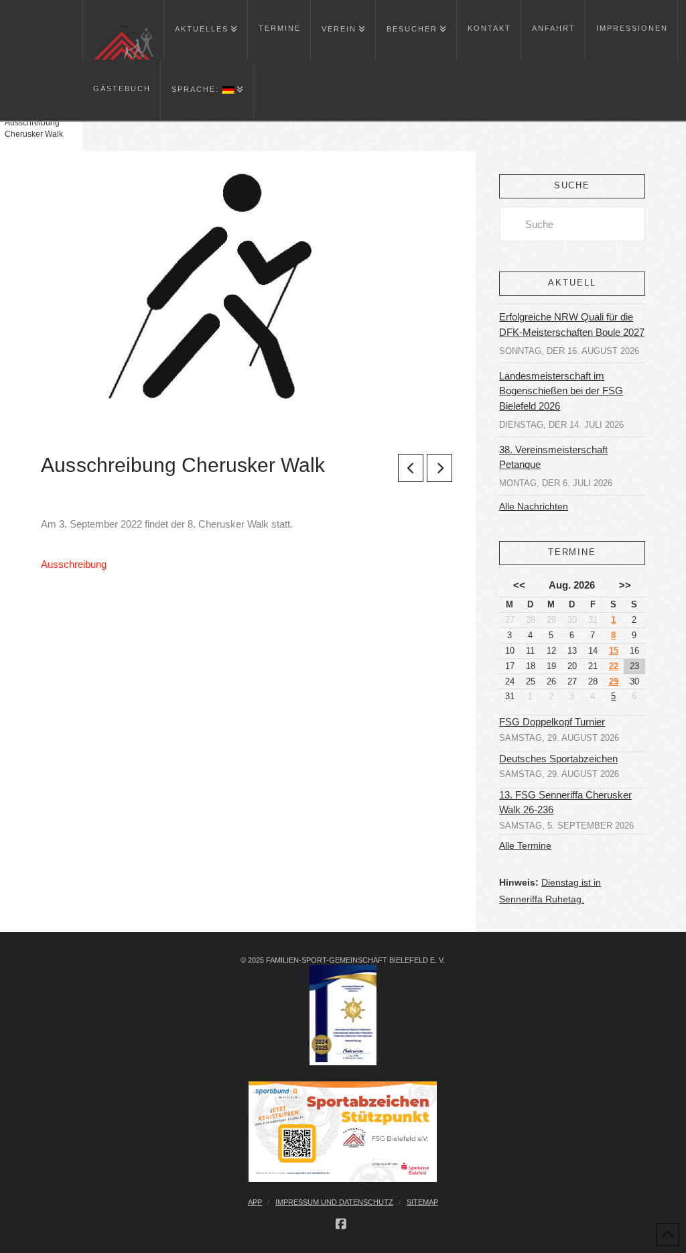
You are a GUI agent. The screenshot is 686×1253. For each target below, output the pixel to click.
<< (519, 585)
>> (625, 585)
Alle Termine (525, 845)
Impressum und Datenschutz (334, 1202)
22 (613, 666)
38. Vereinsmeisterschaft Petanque (553, 457)
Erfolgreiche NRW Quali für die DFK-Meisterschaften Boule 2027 (571, 324)
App (255, 1202)
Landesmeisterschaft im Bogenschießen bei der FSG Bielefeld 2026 (561, 391)
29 (613, 681)
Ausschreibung (74, 564)
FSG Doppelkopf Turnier (552, 722)
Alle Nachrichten (533, 506)
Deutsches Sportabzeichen (558, 759)
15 (613, 651)
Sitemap (422, 1202)
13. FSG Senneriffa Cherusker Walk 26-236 (565, 802)
